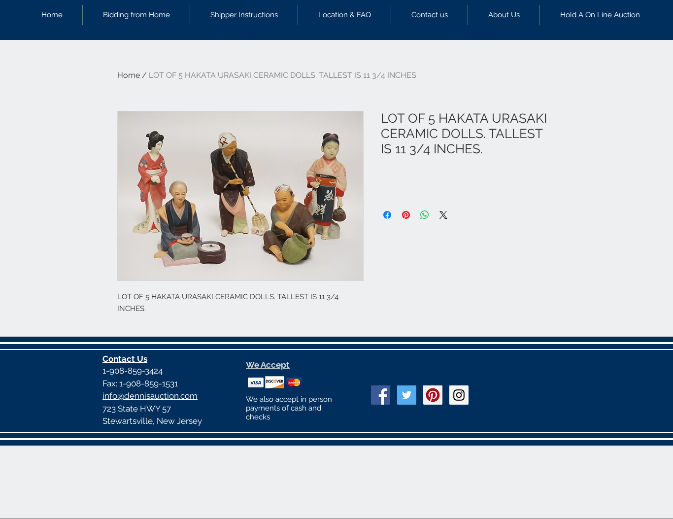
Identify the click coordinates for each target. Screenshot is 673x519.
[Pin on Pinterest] (406, 215)
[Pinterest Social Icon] (432, 395)
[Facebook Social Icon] (380, 395)
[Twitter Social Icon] (406, 395)
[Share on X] (443, 215)
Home (128, 75)
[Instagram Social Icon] (459, 395)
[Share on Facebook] (387, 215)
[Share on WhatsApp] (425, 215)
